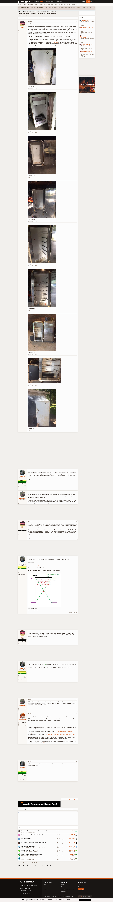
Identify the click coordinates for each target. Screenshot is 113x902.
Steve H (73, 839)
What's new (35, 1)
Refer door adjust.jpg (32, 608)
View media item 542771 (43, 484)
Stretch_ (23, 843)
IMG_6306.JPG (31, 264)
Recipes (60, 4)
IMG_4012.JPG (31, 131)
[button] (38, 1)
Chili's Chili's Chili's (85, 20)
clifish (22, 847)
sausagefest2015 (24, 836)
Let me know (78, 7)
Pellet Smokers (34, 832)
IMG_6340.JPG (31, 428)
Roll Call (32, 843)
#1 (76, 21)
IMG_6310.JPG (31, 384)
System (81, 896)
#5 (76, 556)
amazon (54, 718)
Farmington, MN (23, 725)
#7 (76, 661)
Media (52, 1)
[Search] (94, 1)
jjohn (20, 15)
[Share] (75, 21)
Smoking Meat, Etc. (66, 4)
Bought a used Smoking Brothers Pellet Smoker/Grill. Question (34, 830)
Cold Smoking (50, 4)
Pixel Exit (71, 896)
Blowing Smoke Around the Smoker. (37, 847)
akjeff (22, 859)
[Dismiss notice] (94, 7)
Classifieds (63, 891)
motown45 (23, 832)
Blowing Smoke (30, 4)
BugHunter (23, 855)
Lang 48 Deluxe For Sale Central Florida (29, 850)
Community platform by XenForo (55, 896)
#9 (76, 713)
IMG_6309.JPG (31, 352)
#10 (76, 761)
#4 (76, 521)
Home (45, 884)
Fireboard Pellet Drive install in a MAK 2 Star (30, 858)
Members (59, 1)
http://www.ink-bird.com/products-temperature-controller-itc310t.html (60, 734)
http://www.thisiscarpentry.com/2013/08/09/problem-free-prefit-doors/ (43, 565)
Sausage (36, 4)
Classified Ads (36, 851)
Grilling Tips (83, 56)
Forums (41, 1)
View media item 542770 (33, 484)
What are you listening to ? (87, 44)
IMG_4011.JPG (31, 86)
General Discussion (38, 836)
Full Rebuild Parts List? (26, 838)
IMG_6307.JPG (31, 308)
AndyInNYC (23, 839)
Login (79, 884)
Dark (90, 896)
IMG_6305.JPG (31, 219)
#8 (76, 699)
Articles (47, 1)
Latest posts (82, 17)
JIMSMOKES (72, 843)
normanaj (73, 859)
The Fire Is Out (24, 851)
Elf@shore (73, 832)
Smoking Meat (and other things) (67, 889)
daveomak (31, 610)
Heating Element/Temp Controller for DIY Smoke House (33, 834)
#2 (76, 470)
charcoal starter (55, 42)
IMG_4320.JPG (31, 175)
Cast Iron (73, 4)
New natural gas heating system (28, 846)
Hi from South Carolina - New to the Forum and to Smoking (33, 842)
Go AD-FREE (81, 889)
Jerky (56, 4)
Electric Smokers (35, 839)
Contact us (46, 889)
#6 (76, 630)
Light (85, 896)
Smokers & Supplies (43, 4)
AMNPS (43, 742)
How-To (78, 4)
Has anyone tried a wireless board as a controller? (31, 854)
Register (79, 886)
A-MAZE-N (45, 534)
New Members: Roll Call (22, 4)
